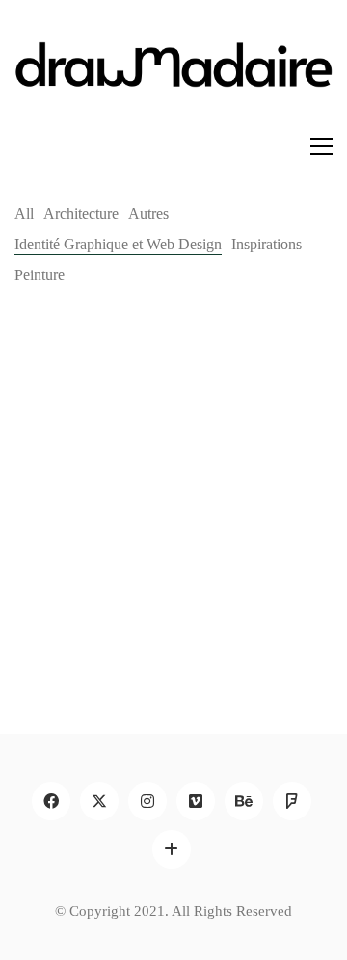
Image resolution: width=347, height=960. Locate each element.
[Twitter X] (99, 801)
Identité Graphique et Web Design (118, 244)
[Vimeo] (195, 801)
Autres (148, 213)
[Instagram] (147, 801)
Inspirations (266, 244)
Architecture (81, 213)
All (24, 213)
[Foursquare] (292, 801)
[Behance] (244, 801)
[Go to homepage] (173, 78)
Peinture (39, 275)
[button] (321, 146)
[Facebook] (51, 801)
